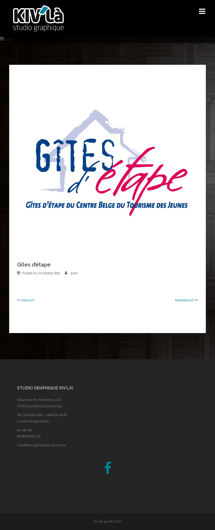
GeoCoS (28, 300)
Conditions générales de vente (41, 445)
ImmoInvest (184, 300)
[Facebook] (107, 471)
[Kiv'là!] (38, 17)
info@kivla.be (38, 421)
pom (74, 273)
